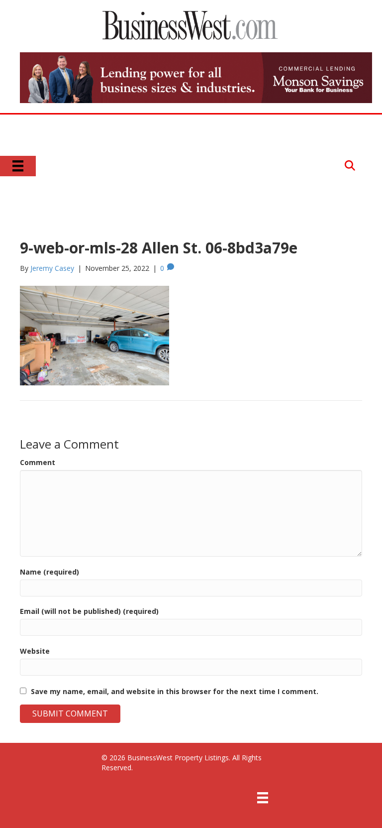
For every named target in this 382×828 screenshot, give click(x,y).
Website (35, 651)
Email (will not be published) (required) (89, 611)
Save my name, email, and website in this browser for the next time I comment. (174, 691)
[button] (350, 166)
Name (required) (49, 572)
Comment (37, 462)
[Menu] (18, 166)
